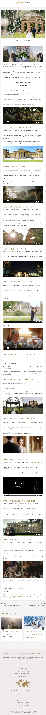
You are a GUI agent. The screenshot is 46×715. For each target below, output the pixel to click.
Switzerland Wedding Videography (23, 699)
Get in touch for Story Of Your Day (10, 585)
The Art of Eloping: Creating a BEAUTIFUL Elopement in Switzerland (11, 633)
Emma (21, 43)
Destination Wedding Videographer (23, 707)
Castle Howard (23, 595)
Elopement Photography (22, 676)
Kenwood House (27, 596)
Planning (18, 40)
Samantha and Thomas (8, 392)
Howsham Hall (20, 596)
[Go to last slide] (3, 628)
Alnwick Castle (6, 596)
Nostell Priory (13, 596)
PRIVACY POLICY (20, 712)
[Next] (43, 628)
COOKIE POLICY (14, 712)
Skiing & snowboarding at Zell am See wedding (11, 604)
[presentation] (11, 622)
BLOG (29, 694)
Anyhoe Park (30, 598)
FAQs (20, 694)
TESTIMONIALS (24, 694)
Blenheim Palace (35, 596)
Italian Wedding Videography (23, 703)
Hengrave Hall (6, 598)
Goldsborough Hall (7, 595)
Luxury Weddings (23, 670)
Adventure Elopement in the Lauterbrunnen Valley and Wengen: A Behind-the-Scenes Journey (34, 633)
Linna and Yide (37, 432)
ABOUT (17, 694)
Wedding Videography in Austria (23, 705)
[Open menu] (23, 5)
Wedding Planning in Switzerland (23, 671)
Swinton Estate (30, 595)
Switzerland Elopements (23, 668)
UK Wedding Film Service (17, 588)
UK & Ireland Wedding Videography (23, 700)
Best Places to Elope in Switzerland (23, 674)
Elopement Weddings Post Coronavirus (36, 604)
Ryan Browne (27, 453)
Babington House (23, 598)
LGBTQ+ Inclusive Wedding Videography (22, 673)
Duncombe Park (37, 595)
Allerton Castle (15, 595)
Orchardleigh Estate (14, 598)
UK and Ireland (26, 40)
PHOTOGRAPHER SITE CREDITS (29, 712)
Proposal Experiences (23, 667)
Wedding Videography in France (23, 702)
